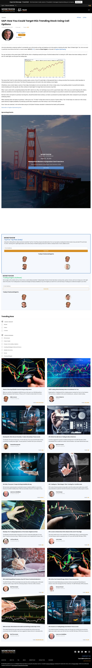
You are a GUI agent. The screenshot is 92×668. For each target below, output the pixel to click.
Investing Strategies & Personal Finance (12, 347)
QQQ (86, 402)
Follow (22, 34)
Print (85, 17)
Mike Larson (13, 397)
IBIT (39, 402)
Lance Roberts (60, 397)
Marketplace (32, 660)
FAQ (18, 660)
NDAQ (88, 402)
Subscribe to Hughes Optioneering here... (11, 107)
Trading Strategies (8, 356)
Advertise (3, 660)
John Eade (59, 539)
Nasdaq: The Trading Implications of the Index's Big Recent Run (20, 531)
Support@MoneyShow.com (84, 658)
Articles (5, 324)
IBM (86, 592)
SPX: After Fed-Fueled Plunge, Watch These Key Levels (63, 579)
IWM (37, 639)
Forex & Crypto (7, 341)
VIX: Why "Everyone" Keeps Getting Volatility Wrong (17, 484)
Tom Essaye (59, 492)
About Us (12, 660)
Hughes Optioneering (60, 49)
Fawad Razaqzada (15, 444)
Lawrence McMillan (15, 492)
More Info (78, 2)
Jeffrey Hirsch (14, 539)
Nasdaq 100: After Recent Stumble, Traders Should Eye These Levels (21, 437)
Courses (6, 330)
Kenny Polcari (59, 587)
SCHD (40, 639)
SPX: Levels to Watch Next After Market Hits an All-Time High (65, 531)
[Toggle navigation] (89, 10)
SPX (88, 450)
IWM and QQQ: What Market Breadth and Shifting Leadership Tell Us (21, 626)
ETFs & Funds (7, 338)
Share (79, 17)
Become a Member (9, 5)
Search (31, 5)
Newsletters (42, 660)
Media (24, 660)
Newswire (51, 660)
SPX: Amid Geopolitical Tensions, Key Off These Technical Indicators (21, 579)
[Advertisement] (44, 220)
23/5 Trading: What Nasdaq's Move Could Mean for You (64, 389)
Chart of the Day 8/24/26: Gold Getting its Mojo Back (17, 389)
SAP (28, 27)
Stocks (5, 353)
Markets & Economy (8, 350)
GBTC (37, 402)
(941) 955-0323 (87, 661)
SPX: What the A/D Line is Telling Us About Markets (62, 437)
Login (2, 5)
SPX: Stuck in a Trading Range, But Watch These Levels (63, 626)
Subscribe (46, 251)
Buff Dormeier (60, 444)
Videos (5, 327)
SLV (41, 402)
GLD (42, 402)
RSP (38, 639)
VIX (42, 497)
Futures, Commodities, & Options (11, 344)
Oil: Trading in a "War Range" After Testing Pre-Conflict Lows (65, 484)
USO (88, 497)
